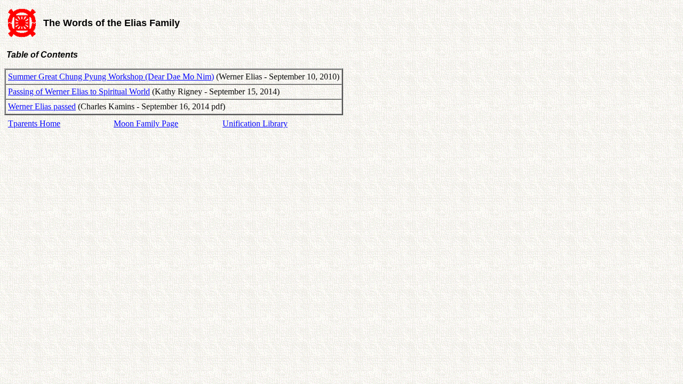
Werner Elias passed (42, 106)
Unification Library (255, 123)
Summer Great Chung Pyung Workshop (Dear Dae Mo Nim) (111, 76)
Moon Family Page (146, 123)
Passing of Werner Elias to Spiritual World (79, 91)
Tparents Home (34, 123)
